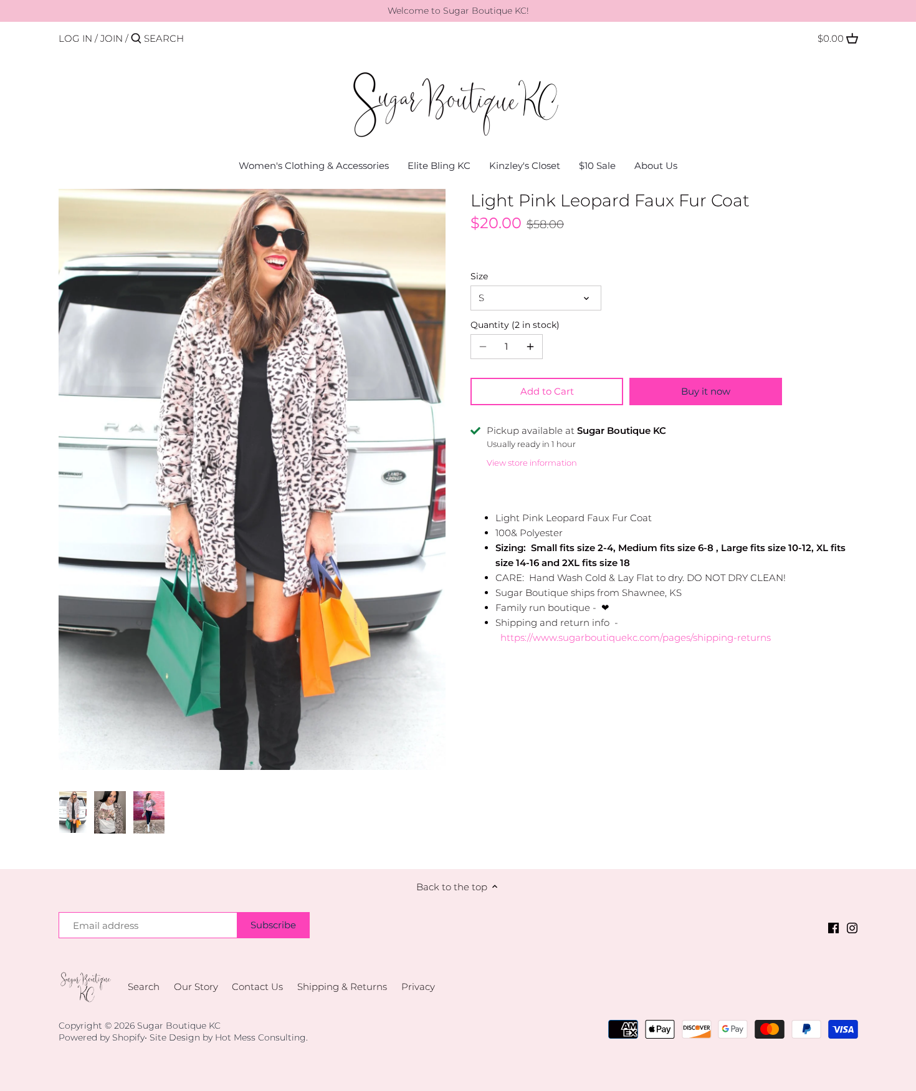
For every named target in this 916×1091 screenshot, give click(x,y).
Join (111, 38)
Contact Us (257, 986)
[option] (73, 812)
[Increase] (530, 346)
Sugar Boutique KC (179, 1026)
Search (144, 986)
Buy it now (705, 391)
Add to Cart (547, 391)
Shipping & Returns (342, 986)
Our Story (196, 986)
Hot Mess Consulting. (261, 1037)
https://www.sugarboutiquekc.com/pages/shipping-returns (635, 637)
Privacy (418, 986)
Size (479, 276)
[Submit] (136, 39)
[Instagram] (852, 927)
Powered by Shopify (102, 1037)
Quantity (513, 325)
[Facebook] (833, 927)
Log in (75, 38)
